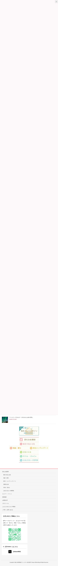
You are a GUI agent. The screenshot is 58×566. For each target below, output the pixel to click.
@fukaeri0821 (17, 551)
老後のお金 (6, 484)
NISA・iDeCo (6, 487)
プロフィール (5, 503)
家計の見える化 (7, 474)
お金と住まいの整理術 (8, 490)
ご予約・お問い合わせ (7, 509)
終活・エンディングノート (9, 481)
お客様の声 (5, 500)
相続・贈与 (6, 478)
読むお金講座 (5, 471)
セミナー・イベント (7, 493)
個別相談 (4, 497)
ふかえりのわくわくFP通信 (8, 506)
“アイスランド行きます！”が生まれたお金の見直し (21, 417)
